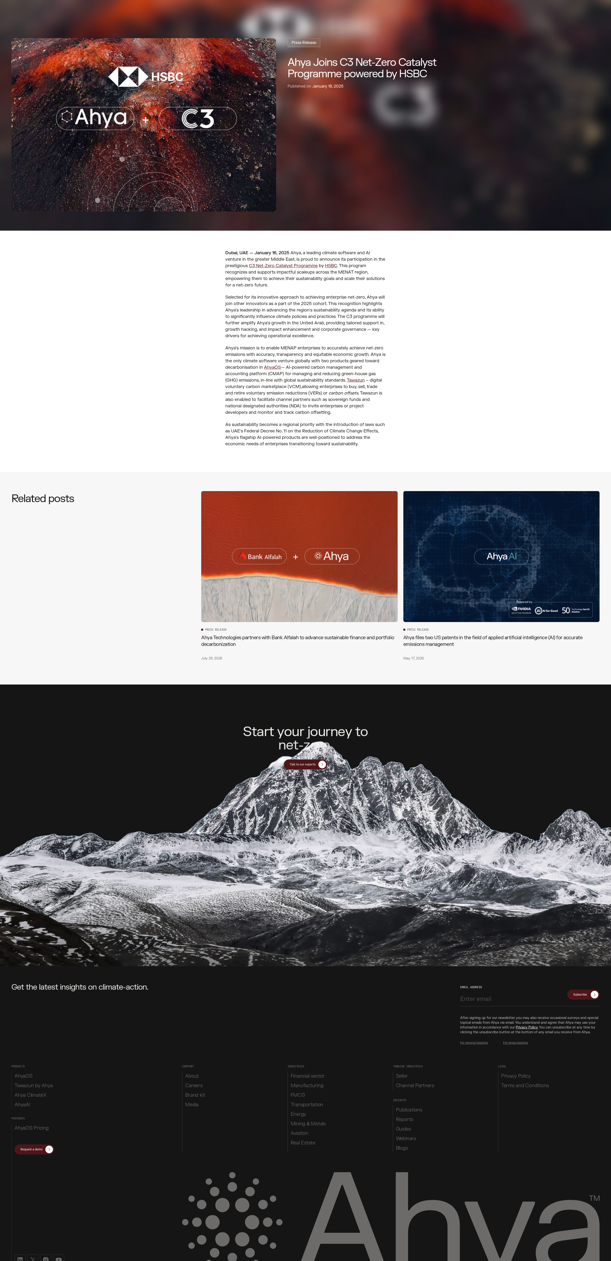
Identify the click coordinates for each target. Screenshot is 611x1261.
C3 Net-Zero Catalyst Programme (283, 266)
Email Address (471, 986)
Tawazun (356, 380)
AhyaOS (272, 367)
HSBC (331, 266)
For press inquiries (515, 1042)
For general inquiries (474, 1042)
